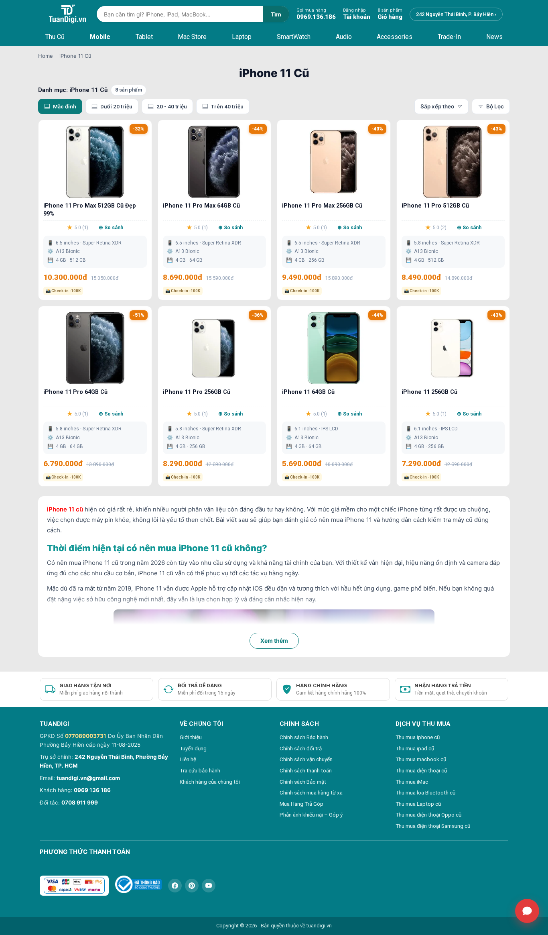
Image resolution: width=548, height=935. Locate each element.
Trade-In (449, 37)
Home (45, 56)
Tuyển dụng (193, 748)
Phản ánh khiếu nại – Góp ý (311, 814)
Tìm (276, 14)
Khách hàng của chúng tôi (210, 781)
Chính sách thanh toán (306, 770)
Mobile (100, 37)
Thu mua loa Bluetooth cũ (425, 792)
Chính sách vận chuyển (306, 759)
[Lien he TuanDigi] (527, 911)
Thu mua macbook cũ (421, 759)
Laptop (242, 37)
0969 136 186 (92, 790)
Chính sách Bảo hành (304, 737)
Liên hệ (188, 759)
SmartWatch (294, 37)
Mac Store (192, 37)
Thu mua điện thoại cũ (421, 770)
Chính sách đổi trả (301, 748)
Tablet (144, 37)
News (494, 37)
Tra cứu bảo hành (200, 770)
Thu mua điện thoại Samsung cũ (433, 826)
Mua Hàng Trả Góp (301, 804)
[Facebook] (175, 885)
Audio (344, 37)
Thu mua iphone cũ (418, 737)
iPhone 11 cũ (65, 509)
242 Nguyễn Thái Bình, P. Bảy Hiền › (456, 14)
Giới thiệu (191, 737)
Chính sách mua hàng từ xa (311, 792)
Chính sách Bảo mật (303, 781)
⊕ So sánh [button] (111, 227)
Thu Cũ (55, 37)
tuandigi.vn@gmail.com (88, 778)
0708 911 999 (79, 802)
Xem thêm (274, 640)
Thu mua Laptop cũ (418, 804)
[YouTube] (208, 885)
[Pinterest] (192, 885)
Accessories (394, 37)
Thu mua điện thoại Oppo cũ (428, 814)
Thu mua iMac (412, 781)
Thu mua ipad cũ (415, 748)
